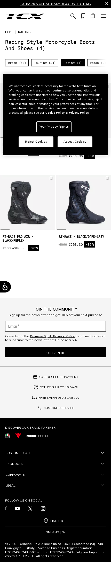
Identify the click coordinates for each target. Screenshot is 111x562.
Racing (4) (73, 63)
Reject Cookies (36, 141)
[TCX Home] (25, 16)
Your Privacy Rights (54, 126)
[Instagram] (43, 508)
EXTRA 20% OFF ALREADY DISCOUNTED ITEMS (55, 3)
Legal (10, 485)
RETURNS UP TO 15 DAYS (59, 387)
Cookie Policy (55, 112)
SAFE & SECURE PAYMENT (58, 377)
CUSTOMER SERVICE (59, 408)
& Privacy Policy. (77, 112)
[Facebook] (6, 508)
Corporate (15, 474)
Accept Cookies (75, 141)
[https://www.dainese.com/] (18, 435)
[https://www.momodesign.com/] (37, 435)
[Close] (107, 4)
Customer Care (18, 453)
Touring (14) (45, 63)
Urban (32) (17, 63)
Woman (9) (98, 63)
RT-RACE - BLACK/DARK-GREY (81, 236)
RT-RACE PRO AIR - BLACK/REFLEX (18, 238)
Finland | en (55, 532)
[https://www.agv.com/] (7, 435)
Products (14, 464)
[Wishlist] (82, 16)
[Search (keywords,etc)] (72, 16)
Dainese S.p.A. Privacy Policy (52, 336)
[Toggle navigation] (103, 16)
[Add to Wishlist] (51, 179)
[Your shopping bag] (92, 16)
